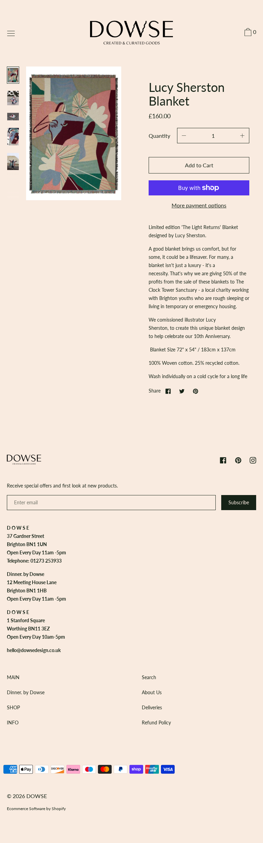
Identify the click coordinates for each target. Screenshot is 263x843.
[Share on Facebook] (168, 391)
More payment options (199, 205)
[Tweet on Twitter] (182, 391)
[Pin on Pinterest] (195, 391)
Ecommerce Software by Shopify (36, 808)
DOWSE (36, 796)
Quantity (159, 135)
